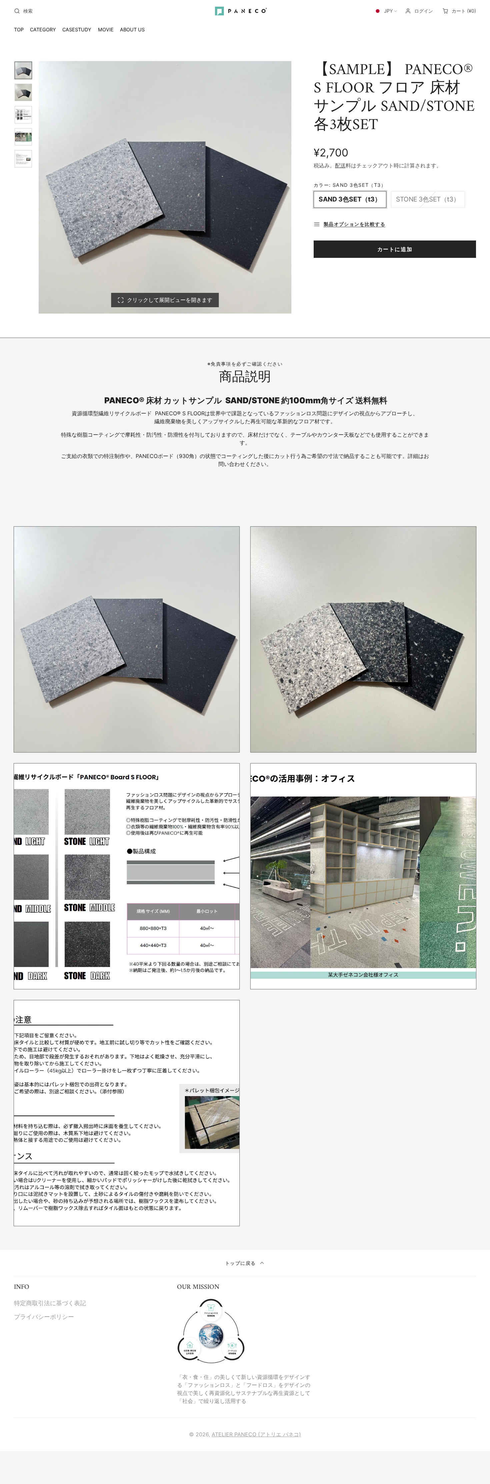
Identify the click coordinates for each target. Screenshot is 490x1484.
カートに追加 (395, 249)
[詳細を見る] (211, 1331)
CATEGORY (43, 29)
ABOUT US (132, 29)
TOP (19, 29)
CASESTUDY (76, 29)
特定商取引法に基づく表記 (50, 1303)
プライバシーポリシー (44, 1316)
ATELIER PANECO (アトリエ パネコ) (256, 1434)
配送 (340, 165)
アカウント (419, 11)
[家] (245, 11)
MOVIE (106, 29)
